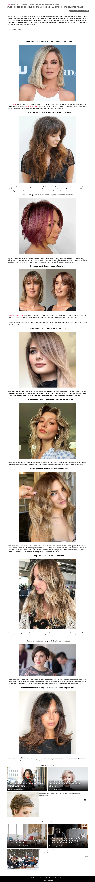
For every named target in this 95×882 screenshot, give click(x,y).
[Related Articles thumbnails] (23, 804)
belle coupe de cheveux (31, 106)
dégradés (23, 187)
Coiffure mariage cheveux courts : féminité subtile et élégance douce (59, 793)
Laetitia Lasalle (75, 10)
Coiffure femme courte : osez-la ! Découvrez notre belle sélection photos (65, 783)
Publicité (51, 877)
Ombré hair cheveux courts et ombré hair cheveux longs (26, 784)
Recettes (51, 846)
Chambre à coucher (13, 846)
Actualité (41, 852)
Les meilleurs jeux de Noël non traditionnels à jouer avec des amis (58, 850)
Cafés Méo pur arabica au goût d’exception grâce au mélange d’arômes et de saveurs (64, 840)
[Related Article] (68, 779)
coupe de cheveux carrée (16, 315)
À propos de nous (59, 877)
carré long (13, 104)
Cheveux (10, 789)
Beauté (51, 789)
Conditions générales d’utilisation (39, 877)
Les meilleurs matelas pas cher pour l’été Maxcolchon (26, 841)
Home (8, 4)
